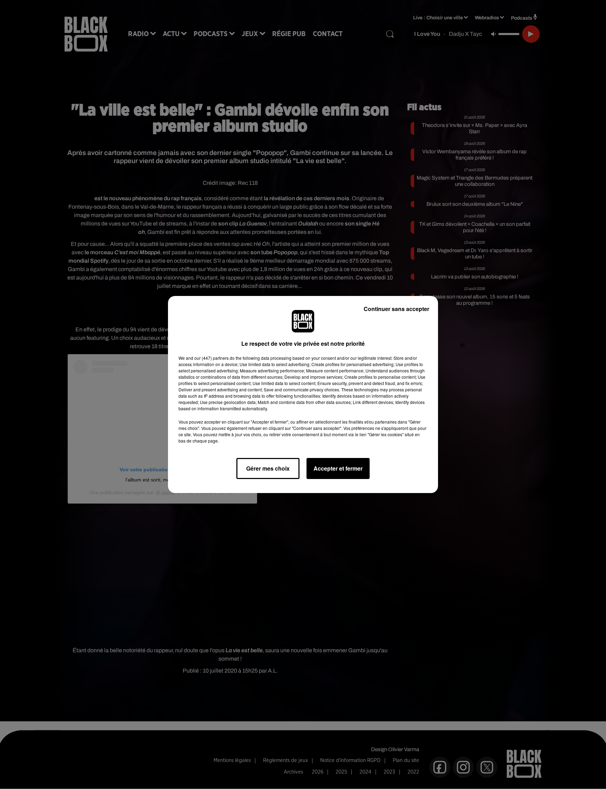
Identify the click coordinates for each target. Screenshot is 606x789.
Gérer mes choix (268, 468)
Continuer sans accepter (396, 309)
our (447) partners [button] (211, 358)
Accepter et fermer (338, 468)
